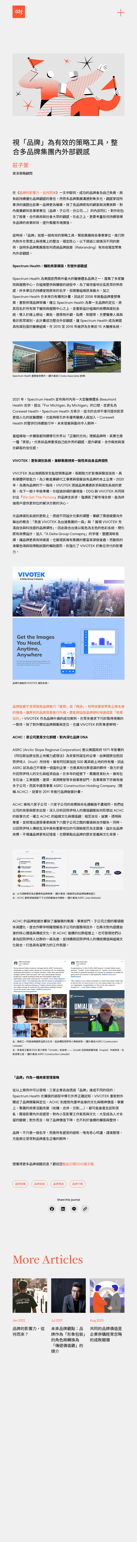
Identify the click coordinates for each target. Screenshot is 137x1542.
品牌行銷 (77, 1184)
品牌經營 (39, 1184)
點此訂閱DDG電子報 (78, 1164)
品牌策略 (20, 1184)
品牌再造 (58, 1184)
